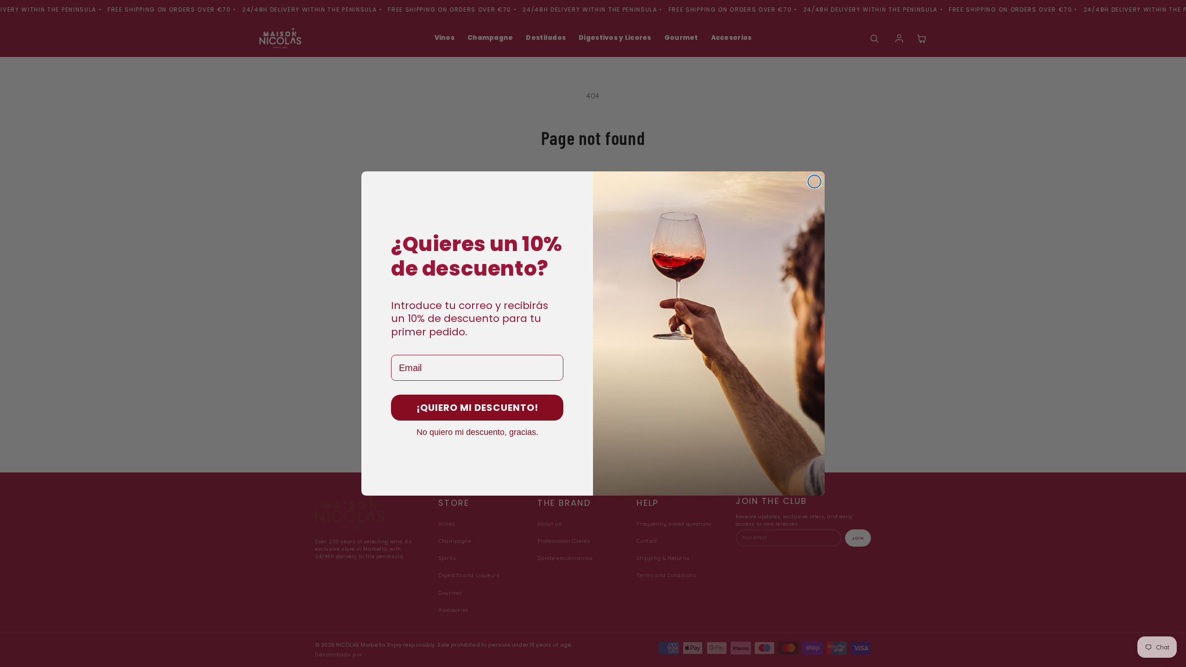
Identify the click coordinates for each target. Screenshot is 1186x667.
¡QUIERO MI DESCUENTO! (477, 407)
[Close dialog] (814, 181)
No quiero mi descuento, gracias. (477, 431)
